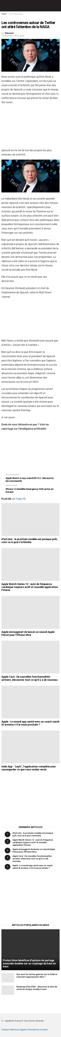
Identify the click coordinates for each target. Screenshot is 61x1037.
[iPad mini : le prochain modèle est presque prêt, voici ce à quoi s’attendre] (30, 519)
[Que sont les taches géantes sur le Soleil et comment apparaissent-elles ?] (7, 978)
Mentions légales (18, 1029)
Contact (5, 1029)
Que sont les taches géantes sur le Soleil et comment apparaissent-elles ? (36, 975)
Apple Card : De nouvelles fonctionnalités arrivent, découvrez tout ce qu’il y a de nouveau (29, 678)
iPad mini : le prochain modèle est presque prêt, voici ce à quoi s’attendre (29, 540)
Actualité (19, 498)
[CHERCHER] (58, 6)
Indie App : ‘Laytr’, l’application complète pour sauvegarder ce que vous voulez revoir (28, 768)
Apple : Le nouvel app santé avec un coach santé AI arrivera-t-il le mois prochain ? (30, 723)
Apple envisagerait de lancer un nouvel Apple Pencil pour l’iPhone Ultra (27, 633)
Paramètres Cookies (38, 1029)
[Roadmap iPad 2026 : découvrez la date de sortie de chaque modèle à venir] (7, 990)
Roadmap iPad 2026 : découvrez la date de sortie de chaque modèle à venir (36, 988)
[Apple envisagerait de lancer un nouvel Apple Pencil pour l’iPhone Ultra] (30, 612)
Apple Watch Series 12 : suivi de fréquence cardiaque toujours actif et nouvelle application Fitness (29, 587)
